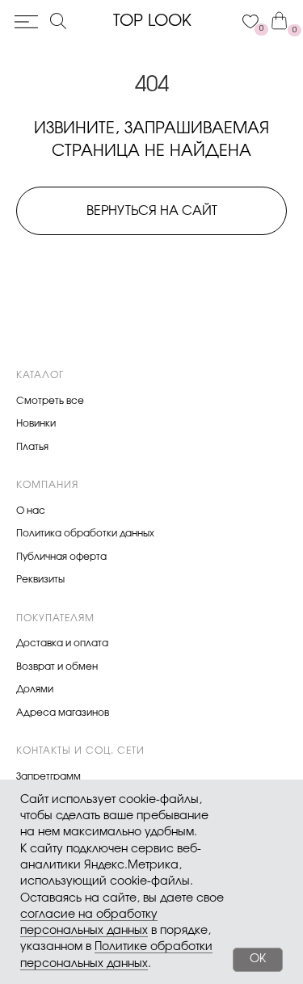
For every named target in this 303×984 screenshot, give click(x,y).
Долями (34, 689)
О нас (30, 510)
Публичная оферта (61, 556)
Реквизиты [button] (40, 579)
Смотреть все (50, 401)
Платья (32, 447)
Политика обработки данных (85, 533)
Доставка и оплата (62, 643)
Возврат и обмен (57, 666)
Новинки (36, 423)
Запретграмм (48, 776)
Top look (152, 21)
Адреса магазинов (62, 712)
